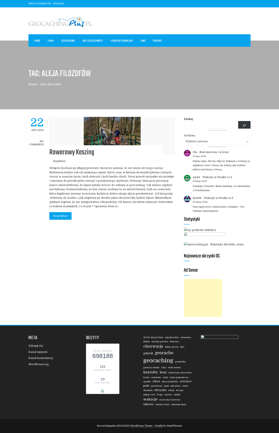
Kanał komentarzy (40, 358)
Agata (196, 177)
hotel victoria (174, 367)
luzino (146, 377)
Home (37, 40)
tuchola (168, 394)
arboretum (185, 337)
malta (165, 377)
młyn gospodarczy (179, 377)
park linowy (156, 386)
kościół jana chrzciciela (180, 372)
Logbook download (121, 40)
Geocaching (68, 40)
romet (185, 386)
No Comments (36, 143)
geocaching (158, 360)
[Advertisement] (203, 298)
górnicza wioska (151, 367)
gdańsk (148, 353)
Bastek (197, 197)
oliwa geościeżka (170, 381)
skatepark (148, 390)
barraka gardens (160, 341)
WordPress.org (38, 364)
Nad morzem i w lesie (214, 152)
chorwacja (153, 346)
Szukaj (188, 118)
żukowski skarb (178, 404)
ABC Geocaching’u (92, 40)
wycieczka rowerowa (169, 400)
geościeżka (180, 361)
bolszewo (174, 341)
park (146, 385)
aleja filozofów (172, 337)
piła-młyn (175, 386)
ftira (182, 347)
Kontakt (157, 40)
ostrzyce (186, 381)
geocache (164, 352)
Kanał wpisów (37, 351)
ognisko (147, 381)
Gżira (163, 367)
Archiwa (189, 135)
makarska (156, 377)
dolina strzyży (172, 347)
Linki (142, 40)
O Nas (51, 40)
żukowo (148, 404)
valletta (176, 394)
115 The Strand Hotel (153, 337)
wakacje (150, 399)
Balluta (146, 341)
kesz (163, 372)
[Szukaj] (244, 125)
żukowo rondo (162, 404)
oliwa (156, 381)
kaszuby (150, 372)
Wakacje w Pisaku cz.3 (217, 177)
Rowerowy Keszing (71, 152)
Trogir (160, 394)
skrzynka (160, 390)
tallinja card (149, 394)
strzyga (179, 390)
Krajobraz (59, 161)
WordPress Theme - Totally (147, 425)
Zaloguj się (35, 345)
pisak (166, 386)
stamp (171, 390)
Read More (60, 215)
